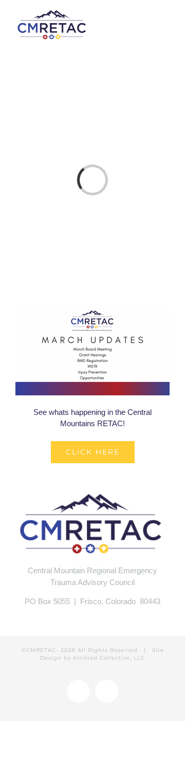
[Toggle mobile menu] (165, 19)
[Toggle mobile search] (147, 19)
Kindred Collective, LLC (109, 657)
